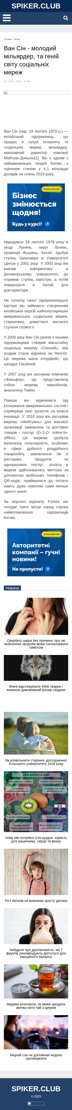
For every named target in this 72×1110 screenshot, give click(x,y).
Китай (17, 39)
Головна (8, 39)
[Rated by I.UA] (36, 1104)
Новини (12, 588)
